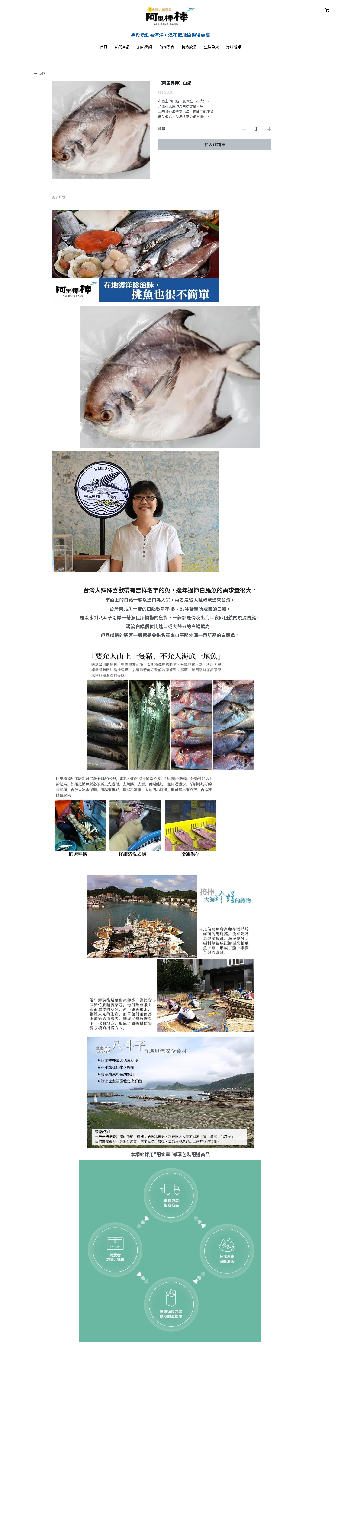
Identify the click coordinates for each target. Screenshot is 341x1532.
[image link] (170, 16)
